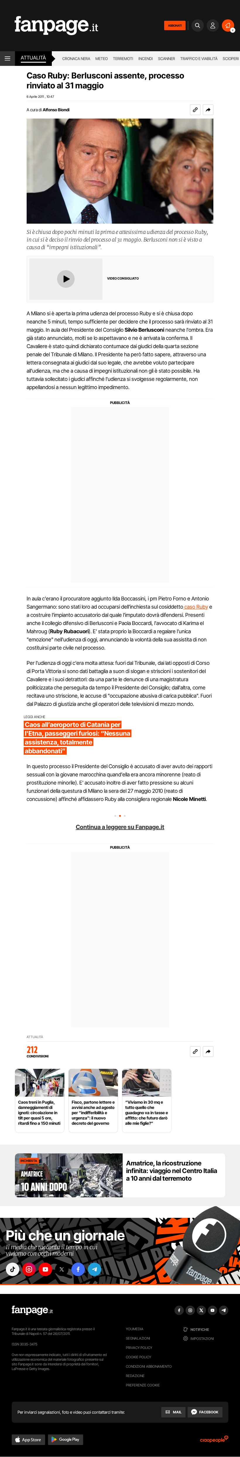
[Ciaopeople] (214, 1441)
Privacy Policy (139, 1347)
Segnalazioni (138, 1338)
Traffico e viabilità (198, 58)
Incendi (145, 58)
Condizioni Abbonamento (149, 1366)
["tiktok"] (12, 1269)
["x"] (61, 1269)
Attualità (33, 58)
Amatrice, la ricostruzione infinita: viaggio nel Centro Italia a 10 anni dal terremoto (171, 1170)
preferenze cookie (143, 1385)
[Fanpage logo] (49, 25)
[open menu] (7, 58)
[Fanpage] (32, 1310)
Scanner (166, 58)
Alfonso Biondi (56, 109)
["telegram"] (94, 1269)
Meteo (101, 58)
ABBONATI (175, 25)
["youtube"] (45, 1269)
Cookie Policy (138, 1357)
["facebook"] (78, 1269)
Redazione (135, 1376)
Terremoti (123, 58)
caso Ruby (195, 607)
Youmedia (134, 1329)
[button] (208, 110)
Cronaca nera (76, 58)
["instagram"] (29, 1269)
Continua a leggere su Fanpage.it (120, 827)
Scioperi (231, 58)
